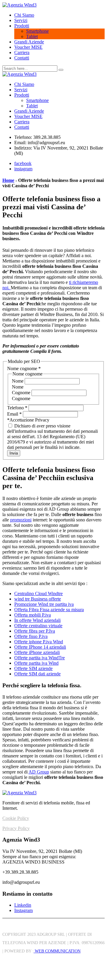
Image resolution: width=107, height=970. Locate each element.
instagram (23, 168)
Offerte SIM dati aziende (37, 673)
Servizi (20, 20)
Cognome (22, 392)
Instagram (23, 910)
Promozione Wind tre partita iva (44, 604)
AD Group (39, 771)
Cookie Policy (15, 818)
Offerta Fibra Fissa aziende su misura (49, 609)
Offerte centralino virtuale (38, 625)
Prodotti (21, 25)
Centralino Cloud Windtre (38, 593)
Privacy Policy (16, 828)
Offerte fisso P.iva (31, 636)
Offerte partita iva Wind (36, 663)
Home (8, 180)
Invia (14, 453)
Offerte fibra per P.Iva (34, 630)
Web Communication (57, 951)
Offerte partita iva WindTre (39, 657)
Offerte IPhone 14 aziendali (40, 647)
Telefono (17, 407)
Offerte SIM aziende (33, 668)
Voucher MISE (28, 47)
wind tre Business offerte (37, 598)
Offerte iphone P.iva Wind (38, 641)
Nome (18, 380)
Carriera (21, 52)
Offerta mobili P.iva (32, 614)
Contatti (21, 57)
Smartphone (37, 31)
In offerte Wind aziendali (37, 620)
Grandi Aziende (29, 41)
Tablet (32, 36)
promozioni (21, 519)
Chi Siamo (24, 15)
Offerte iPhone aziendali (37, 652)
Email (14, 413)
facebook (23, 163)
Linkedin (22, 905)
